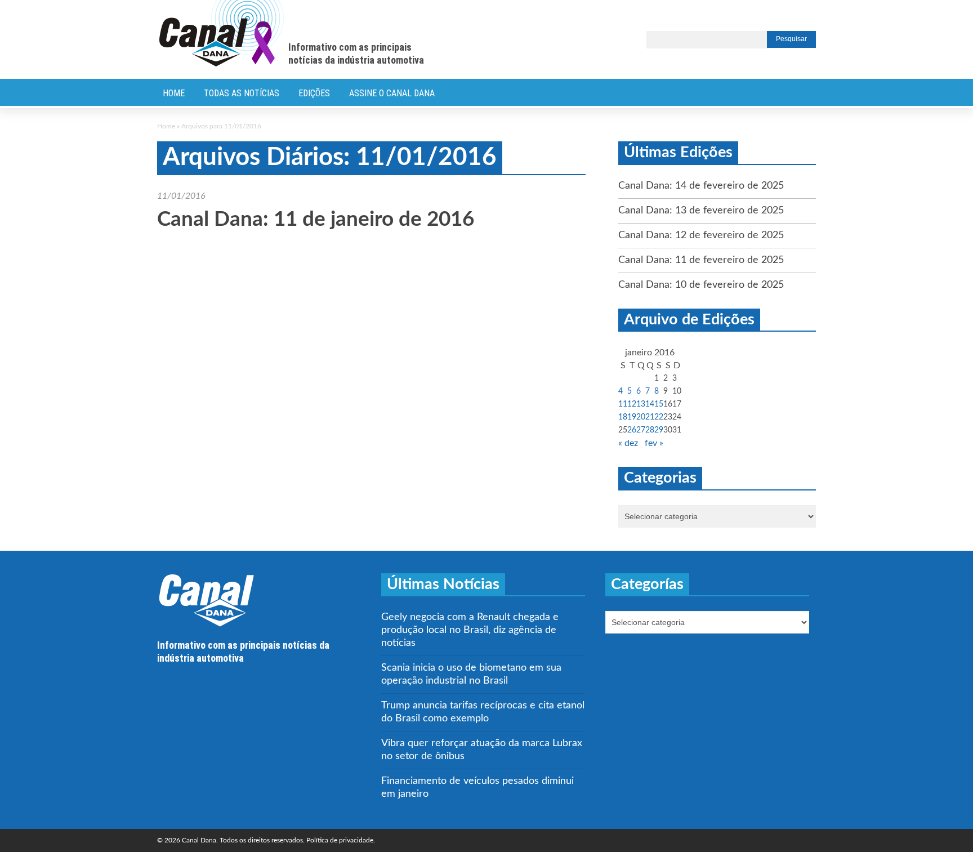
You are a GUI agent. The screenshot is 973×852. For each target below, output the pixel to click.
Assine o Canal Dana (392, 93)
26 (631, 430)
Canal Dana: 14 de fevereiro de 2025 (701, 186)
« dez (628, 443)
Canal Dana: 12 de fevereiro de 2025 (701, 235)
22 (658, 417)
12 (631, 404)
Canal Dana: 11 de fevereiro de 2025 (701, 260)
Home (174, 93)
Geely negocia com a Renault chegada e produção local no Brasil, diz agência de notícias (470, 630)
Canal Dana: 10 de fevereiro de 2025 (701, 285)
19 (631, 417)
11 (622, 404)
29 (658, 430)
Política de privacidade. (340, 840)
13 (640, 404)
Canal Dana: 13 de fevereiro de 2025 (701, 211)
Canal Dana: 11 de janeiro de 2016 (315, 219)
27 (640, 430)
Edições (314, 93)
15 (658, 404)
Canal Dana (221, 34)
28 (649, 430)
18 (622, 417)
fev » (654, 443)
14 (649, 404)
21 (649, 417)
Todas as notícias (241, 93)
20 (640, 417)
